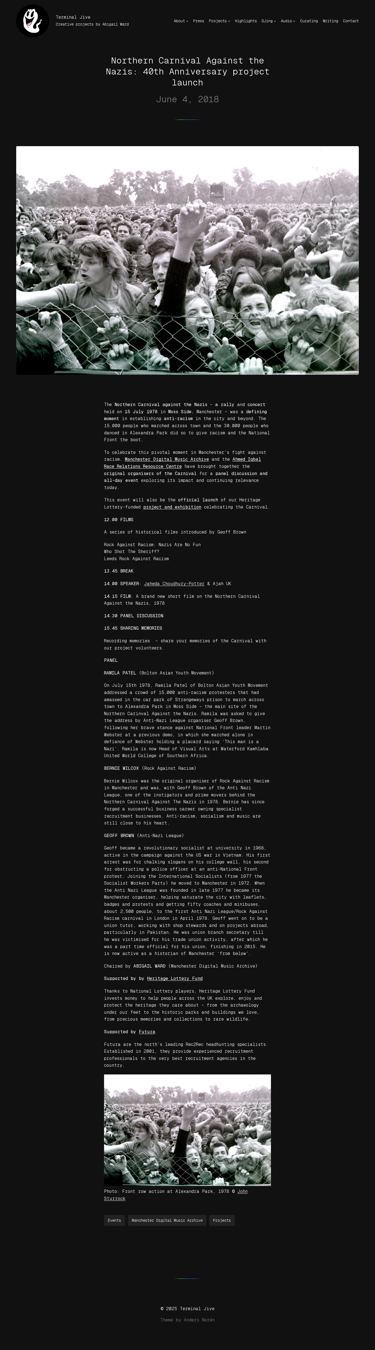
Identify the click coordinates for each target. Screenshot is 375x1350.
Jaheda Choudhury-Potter (174, 583)
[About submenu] (187, 21)
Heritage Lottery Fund (175, 978)
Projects (222, 1220)
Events (114, 1220)
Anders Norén (199, 1320)
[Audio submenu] (294, 21)
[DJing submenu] (275, 21)
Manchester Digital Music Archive (167, 1220)
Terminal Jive (73, 17)
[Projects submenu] (229, 21)
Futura (147, 1031)
